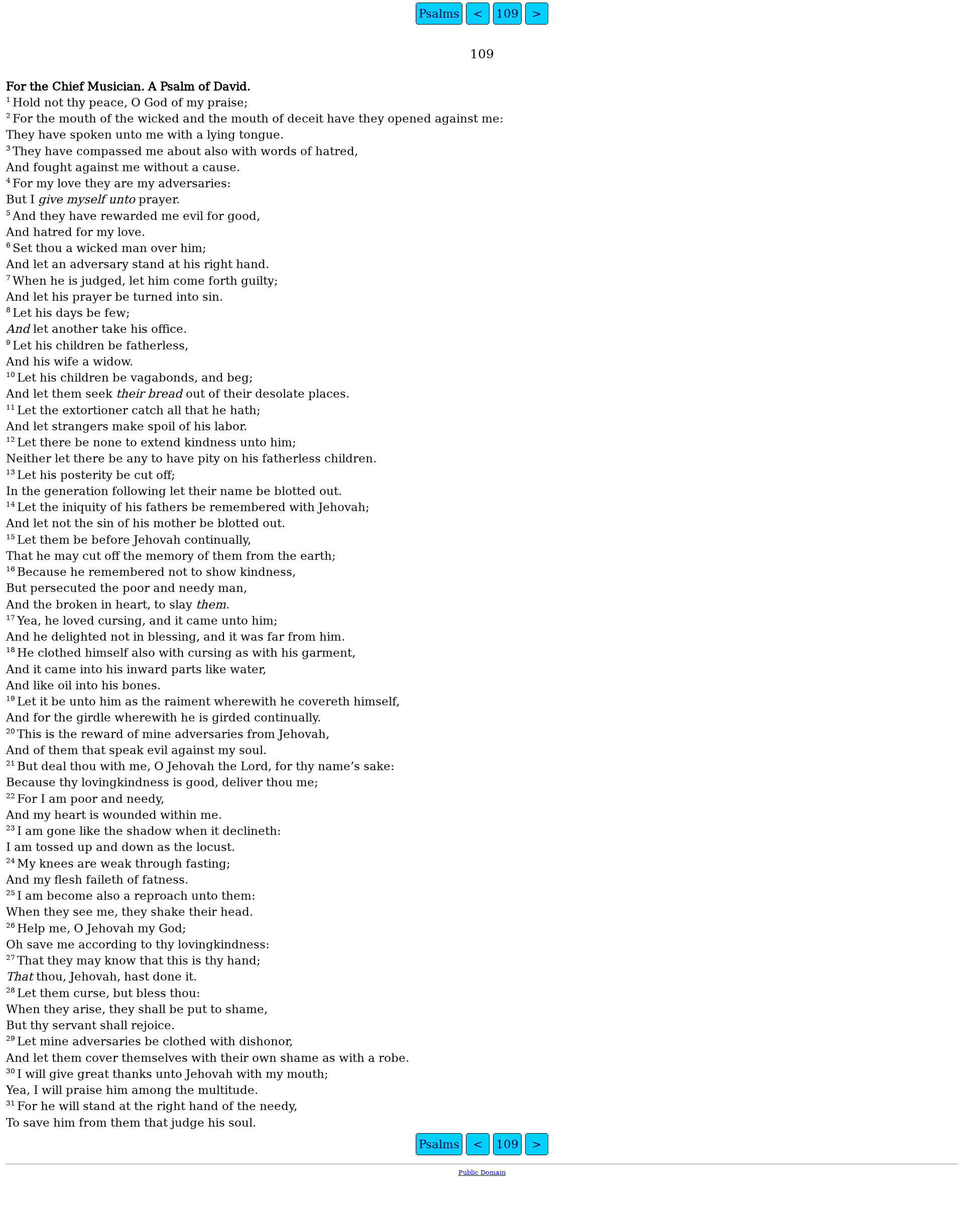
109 (507, 13)
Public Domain (482, 1172)
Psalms (439, 13)
